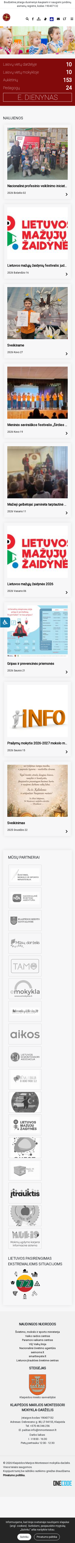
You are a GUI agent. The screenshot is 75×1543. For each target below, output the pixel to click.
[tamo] (25, 966)
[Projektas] (25, 1102)
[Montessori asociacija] (25, 1056)
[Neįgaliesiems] (5, 622)
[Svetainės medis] (38, 19)
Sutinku (24, 1537)
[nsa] (25, 897)
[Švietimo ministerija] (25, 875)
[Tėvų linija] (25, 1079)
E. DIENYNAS (38, 97)
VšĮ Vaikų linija (37, 1344)
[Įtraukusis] (25, 1193)
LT (64, 19)
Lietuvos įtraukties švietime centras (37, 1360)
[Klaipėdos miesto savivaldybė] (25, 920)
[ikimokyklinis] (25, 1011)
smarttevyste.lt (37, 1356)
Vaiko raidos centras (37, 1336)
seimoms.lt (37, 1352)
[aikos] (25, 1034)
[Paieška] (27, 19)
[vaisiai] (25, 1215)
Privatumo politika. (14, 1475)
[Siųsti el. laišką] (58, 19)
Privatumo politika (47, 1537)
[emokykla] (25, 988)
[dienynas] (25, 943)
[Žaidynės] (25, 1124)
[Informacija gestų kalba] (45, 19)
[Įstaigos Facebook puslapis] (32, 19)
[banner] (6, 17)
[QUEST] (25, 1147)
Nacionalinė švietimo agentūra (37, 1348)
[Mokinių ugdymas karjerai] (25, 1238)
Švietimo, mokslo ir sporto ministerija (37, 1331)
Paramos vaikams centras (37, 1340)
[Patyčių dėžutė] (25, 1170)
